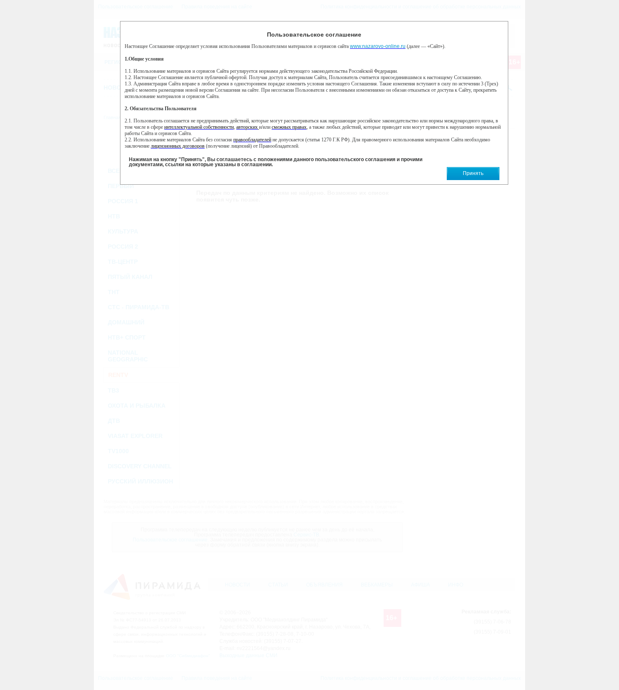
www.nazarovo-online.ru (378, 46)
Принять (473, 173)
